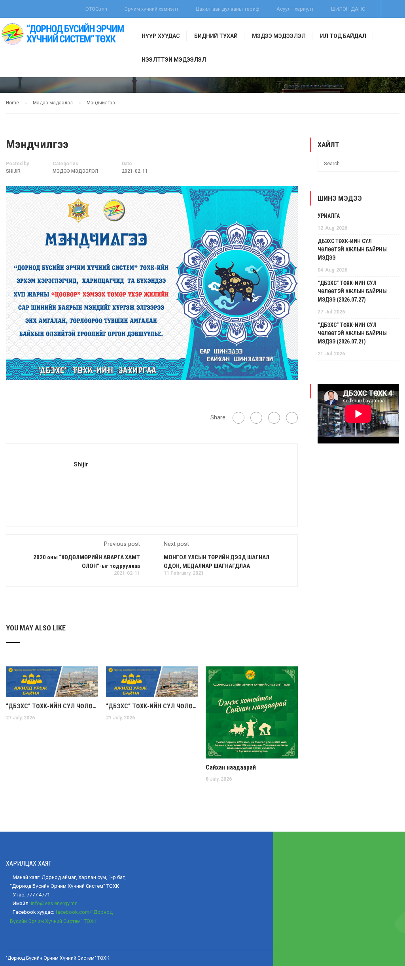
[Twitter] (274, 418)
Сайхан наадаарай (231, 767)
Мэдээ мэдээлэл (75, 171)
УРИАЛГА (329, 216)
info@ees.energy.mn (54, 903)
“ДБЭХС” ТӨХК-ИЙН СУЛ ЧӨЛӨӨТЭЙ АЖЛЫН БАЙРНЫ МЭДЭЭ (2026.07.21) (152, 706)
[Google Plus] (256, 418)
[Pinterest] (292, 418)
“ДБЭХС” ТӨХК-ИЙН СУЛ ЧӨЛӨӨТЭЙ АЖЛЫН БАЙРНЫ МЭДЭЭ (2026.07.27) (52, 706)
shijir (13, 171)
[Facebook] (238, 418)
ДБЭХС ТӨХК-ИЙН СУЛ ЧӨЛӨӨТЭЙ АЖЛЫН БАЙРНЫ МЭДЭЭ (352, 249)
